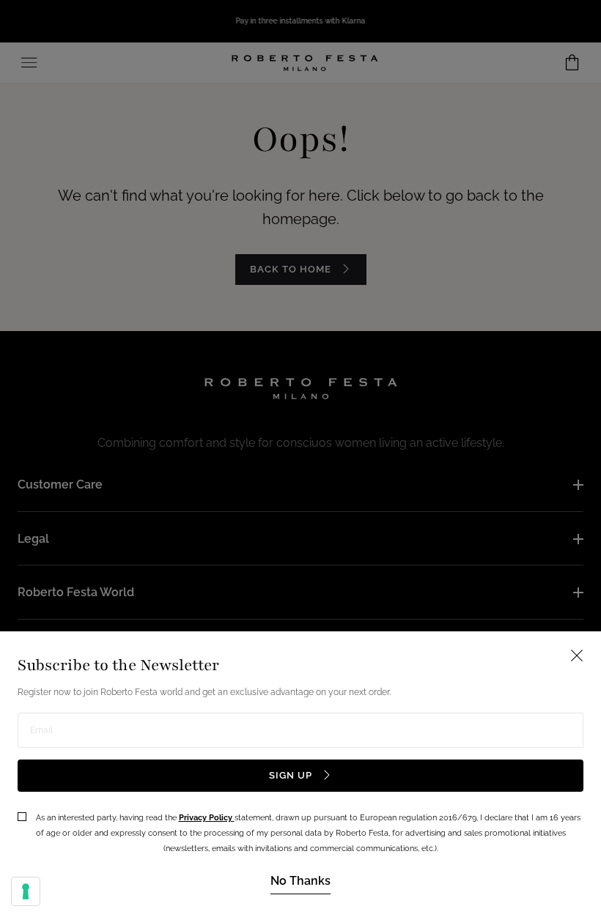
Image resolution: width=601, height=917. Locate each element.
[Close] (300, 458)
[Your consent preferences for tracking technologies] (26, 891)
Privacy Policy (207, 818)
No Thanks (300, 881)
